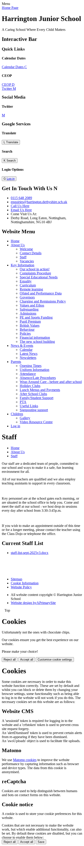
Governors (27, 297)
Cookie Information (25, 583)
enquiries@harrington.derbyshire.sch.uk (39, 202)
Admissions (28, 313)
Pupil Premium (30, 321)
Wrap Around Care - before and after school (51, 382)
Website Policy (21, 587)
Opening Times (30, 366)
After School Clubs (33, 394)
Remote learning (31, 289)
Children (17, 414)
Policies (25, 333)
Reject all (10, 659)
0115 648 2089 (21, 198)
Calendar (26, 349)
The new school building (37, 341)
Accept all (26, 659)
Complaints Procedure (35, 273)
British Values (29, 325)
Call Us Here (20, 206)
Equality (26, 281)
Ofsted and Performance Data (41, 293)
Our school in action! (35, 269)
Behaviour (27, 329)
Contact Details (30, 253)
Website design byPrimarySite (33, 603)
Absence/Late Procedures (38, 378)
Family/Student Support (36, 398)
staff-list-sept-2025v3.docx (29, 553)
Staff (23, 257)
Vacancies (27, 261)
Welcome (26, 249)
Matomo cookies (25, 760)
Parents (16, 362)
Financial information (35, 337)
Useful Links (29, 406)
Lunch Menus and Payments (40, 390)
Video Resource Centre (36, 422)
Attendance (28, 374)
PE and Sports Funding (36, 317)
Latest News (28, 354)
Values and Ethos (32, 305)
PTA (23, 402)
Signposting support (34, 410)
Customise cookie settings (55, 659)
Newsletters (28, 358)
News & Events (22, 345)
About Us (18, 245)
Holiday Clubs (30, 386)
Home (15, 241)
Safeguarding (29, 309)
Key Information (22, 265)
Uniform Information (34, 370)
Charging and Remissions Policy (43, 301)
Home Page (10, 8)
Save (41, 842)
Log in (11, 178)
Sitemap (16, 579)
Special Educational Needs (39, 277)
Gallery (25, 418)
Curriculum (28, 285)
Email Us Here (21, 210)
